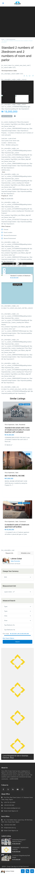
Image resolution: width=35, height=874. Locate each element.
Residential (22, 424)
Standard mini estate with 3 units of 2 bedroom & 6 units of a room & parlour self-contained (17, 430)
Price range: (6, 633)
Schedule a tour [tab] (25, 553)
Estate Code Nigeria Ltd (11, 811)
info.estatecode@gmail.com (12, 808)
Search (17, 641)
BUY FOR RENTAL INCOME (15, 476)
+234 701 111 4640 (9, 802)
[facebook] (3, 789)
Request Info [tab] (9, 553)
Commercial (22, 521)
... (11, 441)
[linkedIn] (13, 789)
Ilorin (3, 172)
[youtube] (18, 789)
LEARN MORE (14, 779)
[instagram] (22, 789)
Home (2, 39)
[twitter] (8, 789)
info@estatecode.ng (10, 827)
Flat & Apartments (10, 39)
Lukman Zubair (16, 559)
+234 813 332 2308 (9, 825)
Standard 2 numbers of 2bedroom (20, 275)
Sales (15, 70)
